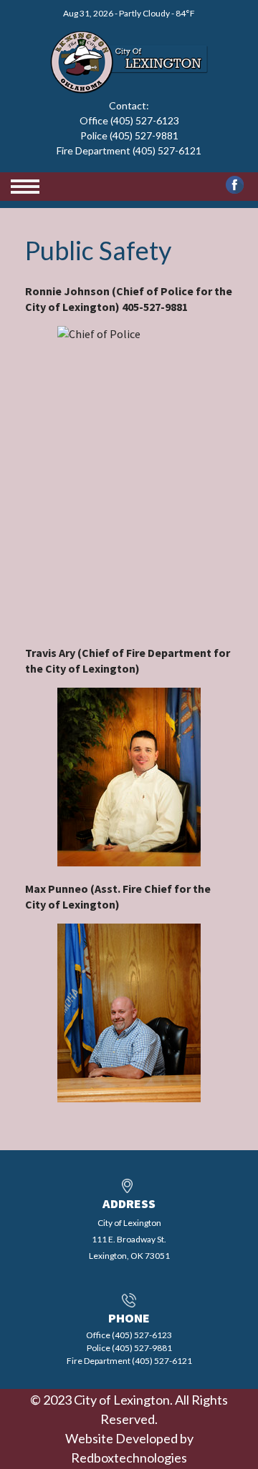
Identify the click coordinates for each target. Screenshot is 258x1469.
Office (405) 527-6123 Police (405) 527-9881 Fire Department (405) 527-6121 (129, 135)
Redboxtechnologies (129, 1457)
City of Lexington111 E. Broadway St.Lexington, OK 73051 (129, 1239)
